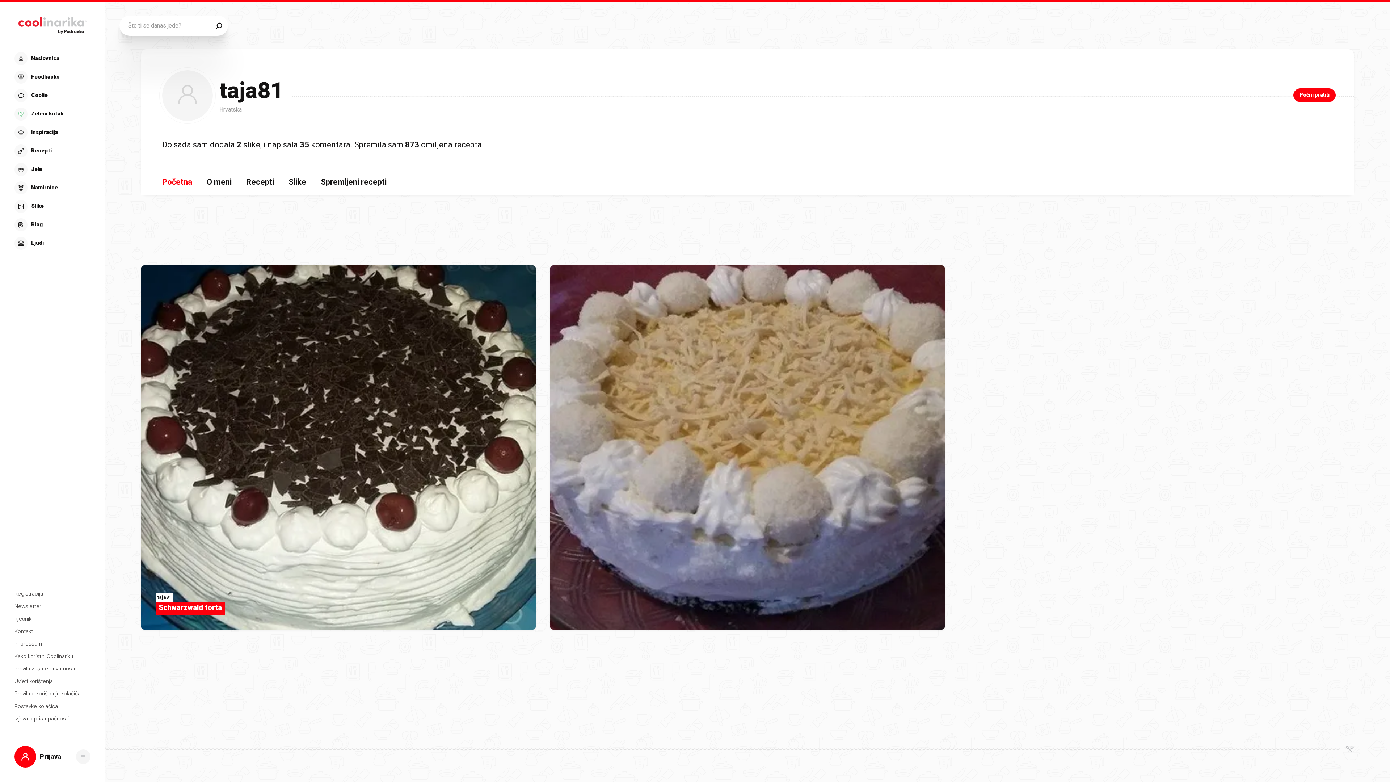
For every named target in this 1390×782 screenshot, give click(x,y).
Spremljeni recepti (354, 181)
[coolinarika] (52, 23)
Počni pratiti (1315, 95)
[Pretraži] (219, 25)
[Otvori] (83, 756)
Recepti (260, 181)
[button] (51, 150)
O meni (219, 181)
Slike (297, 181)
